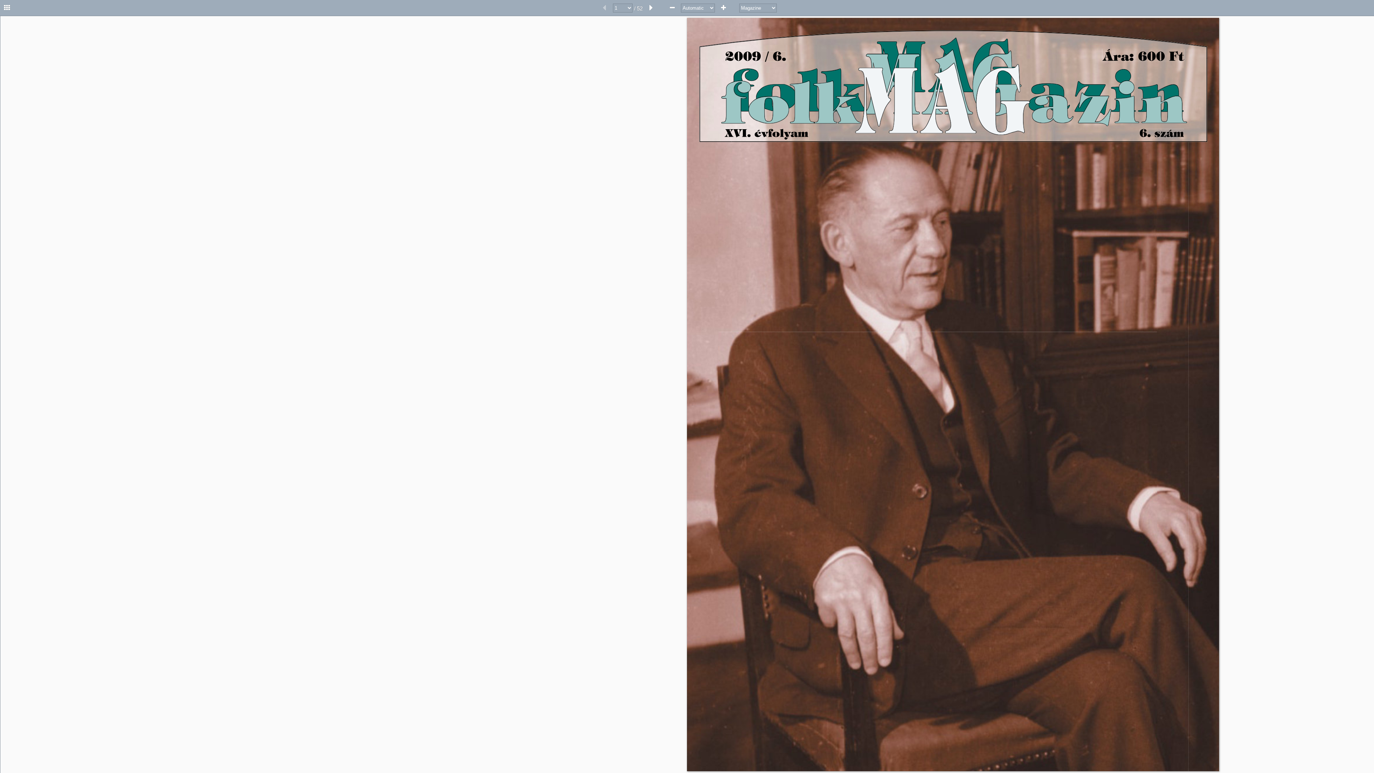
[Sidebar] (7, 8)
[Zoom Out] (672, 8)
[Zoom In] (723, 8)
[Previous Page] (604, 8)
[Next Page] (651, 8)
